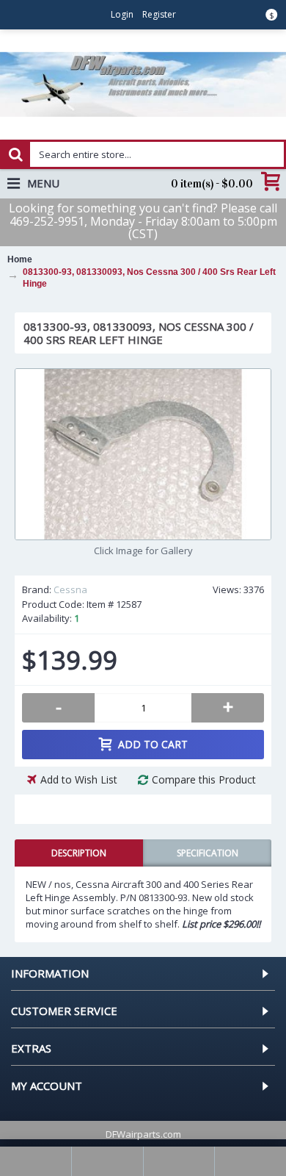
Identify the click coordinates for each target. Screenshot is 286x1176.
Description (78, 853)
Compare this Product (204, 779)
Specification (207, 853)
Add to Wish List (78, 779)
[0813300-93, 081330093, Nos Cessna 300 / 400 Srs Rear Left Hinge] (143, 454)
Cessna (70, 589)
